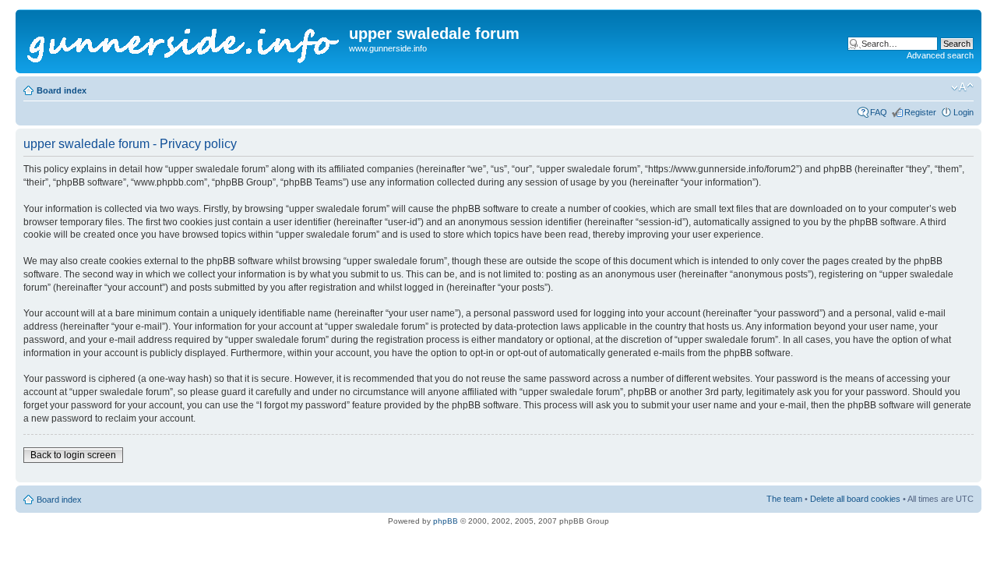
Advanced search (940, 55)
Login (963, 112)
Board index (61, 90)
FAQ (878, 112)
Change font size (962, 87)
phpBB (445, 521)
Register (920, 112)
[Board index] (184, 41)
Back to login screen (73, 455)
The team (784, 498)
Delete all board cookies (855, 498)
